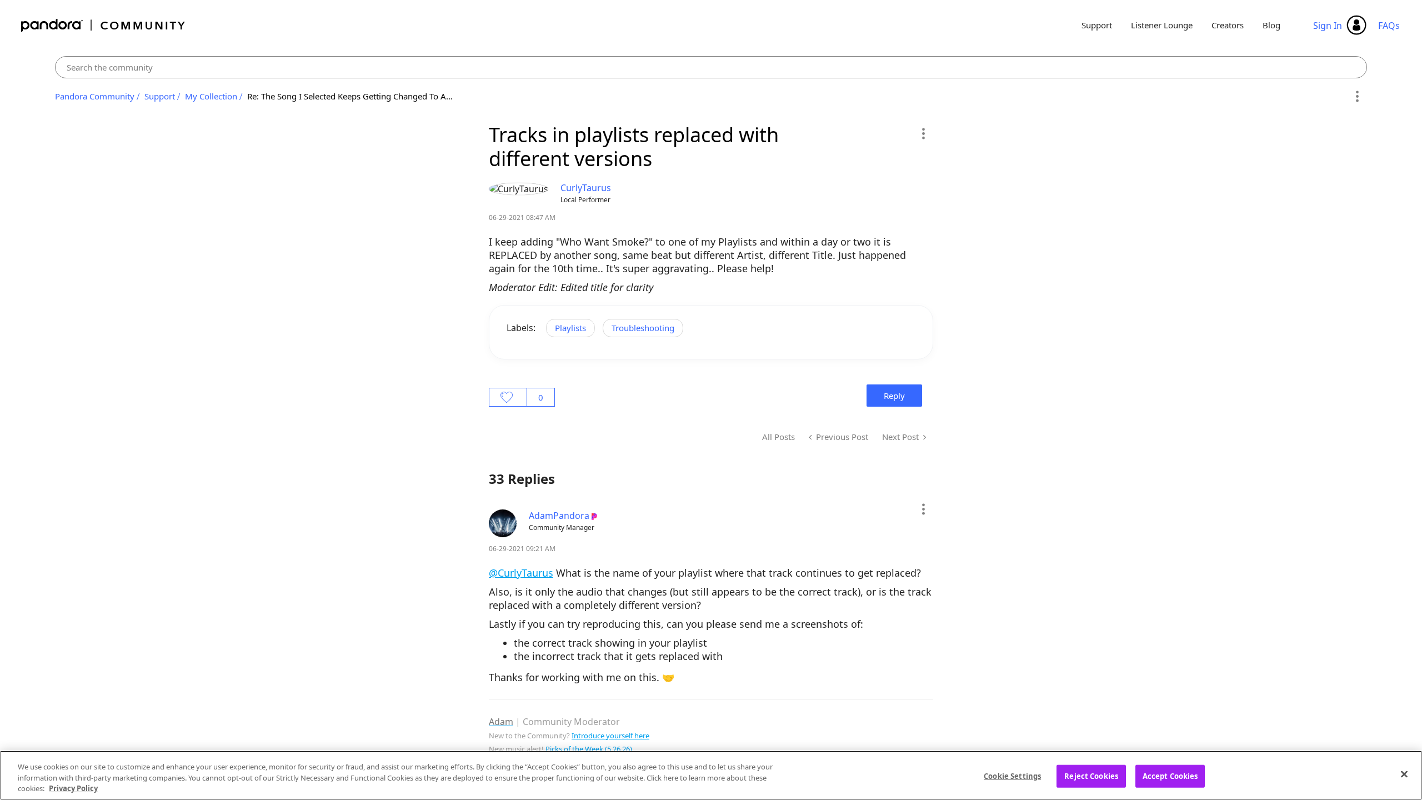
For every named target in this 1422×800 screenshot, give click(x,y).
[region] (711, 775)
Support (1096, 25)
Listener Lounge (1162, 25)
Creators (1227, 25)
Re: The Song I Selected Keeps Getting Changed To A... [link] (350, 96)
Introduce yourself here (610, 736)
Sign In (1327, 25)
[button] (923, 133)
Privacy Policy (73, 788)
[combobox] (711, 67)
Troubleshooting (643, 327)
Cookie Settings (1012, 776)
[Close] (1404, 774)
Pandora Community (103, 25)
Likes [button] (508, 397)
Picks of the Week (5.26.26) (588, 749)
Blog (1271, 25)
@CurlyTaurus (521, 572)
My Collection (211, 96)
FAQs (1389, 25)
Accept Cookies (1170, 776)
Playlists (570, 327)
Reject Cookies (1091, 776)
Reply (894, 395)
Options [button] (1356, 96)
